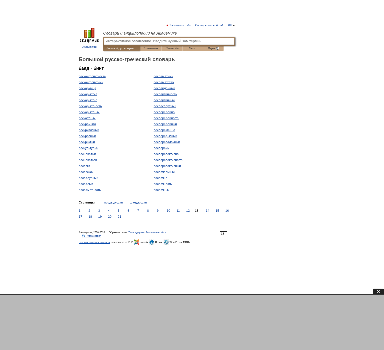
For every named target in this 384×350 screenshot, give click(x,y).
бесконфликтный (91, 82)
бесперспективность (168, 160)
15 (217, 210)
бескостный (87, 118)
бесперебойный (165, 124)
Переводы (172, 48)
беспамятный (163, 76)
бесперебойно (164, 112)
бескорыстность (90, 106)
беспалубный (88, 178)
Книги (192, 48)
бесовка (84, 166)
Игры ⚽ (213, 48)
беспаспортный (165, 106)
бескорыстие (88, 94)
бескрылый (87, 142)
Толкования (150, 48)
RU (230, 25)
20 (110, 216)
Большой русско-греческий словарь (121, 48)
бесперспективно (166, 154)
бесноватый (87, 154)
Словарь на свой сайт (210, 25)
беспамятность (90, 190)
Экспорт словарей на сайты (94, 242)
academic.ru (89, 46)
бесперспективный (167, 166)
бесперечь (161, 148)
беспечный (162, 190)
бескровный (87, 136)
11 (178, 210)
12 (188, 210)
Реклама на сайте (156, 232)
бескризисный (89, 130)
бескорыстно (88, 100)
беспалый (86, 184)
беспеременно (164, 130)
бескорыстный (89, 112)
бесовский (86, 172)
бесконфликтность (92, 76)
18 (90, 216)
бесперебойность (166, 118)
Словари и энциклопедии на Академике (140, 33)
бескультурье (88, 148)
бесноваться (88, 160)
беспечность (163, 184)
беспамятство (164, 82)
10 (168, 210)
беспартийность (165, 94)
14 (207, 210)
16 (227, 210)
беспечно (160, 178)
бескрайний (87, 124)
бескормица (87, 88)
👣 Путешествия (91, 236)
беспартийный (164, 100)
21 (119, 216)
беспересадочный (167, 142)
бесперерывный (165, 136)
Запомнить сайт (180, 25)
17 (80, 216)
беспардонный (164, 88)
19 (100, 216)
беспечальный (164, 172)
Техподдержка (136, 232)
